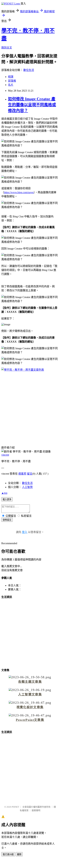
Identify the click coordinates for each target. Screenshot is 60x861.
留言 (29, 473)
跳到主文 (6, 47)
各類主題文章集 (30, 681)
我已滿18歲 (8, 854)
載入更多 (7, 499)
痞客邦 (22, 473)
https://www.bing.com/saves (19, 192)
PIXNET (15, 807)
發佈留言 (7, 520)
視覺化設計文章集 (30, 707)
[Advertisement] (30, 405)
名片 (10, 84)
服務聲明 (36, 810)
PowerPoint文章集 (30, 720)
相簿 (10, 76)
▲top (4, 492)
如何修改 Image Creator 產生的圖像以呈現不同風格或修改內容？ (32, 105)
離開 (19, 854)
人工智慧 (27, 487)
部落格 (12, 80)
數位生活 (28, 70)
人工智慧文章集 (30, 694)
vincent (5, 454)
